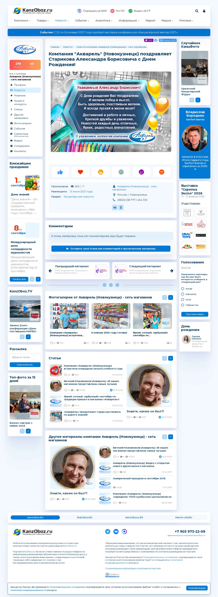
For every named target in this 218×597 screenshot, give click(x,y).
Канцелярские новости (79, 196)
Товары (42, 20)
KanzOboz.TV (21, 291)
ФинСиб (186, 267)
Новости (61, 20)
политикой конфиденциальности (28, 590)
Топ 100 (120, 10)
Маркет (150, 20)
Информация (128, 20)
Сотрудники (22, 145)
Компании (21, 20)
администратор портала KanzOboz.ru (186, 535)
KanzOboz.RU (35, 517)
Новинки (20, 95)
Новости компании (86, 47)
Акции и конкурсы (20, 102)
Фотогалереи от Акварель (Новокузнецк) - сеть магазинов (100, 297)
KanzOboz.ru (69, 546)
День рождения (190, 328)
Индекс (141, 10)
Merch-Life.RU (183, 517)
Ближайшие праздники (20, 165)
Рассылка (18, 349)
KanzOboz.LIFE (134, 517)
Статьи (18, 109)
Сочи (188, 299)
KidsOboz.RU (84, 517)
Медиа (166, 20)
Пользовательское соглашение (160, 557)
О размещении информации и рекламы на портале (133, 568)
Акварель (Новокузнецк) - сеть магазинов (122, 47)
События (81, 20)
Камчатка (191, 294)
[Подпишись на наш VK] (116, 530)
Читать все (19, 279)
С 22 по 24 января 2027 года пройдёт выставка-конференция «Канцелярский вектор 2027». (109, 32)
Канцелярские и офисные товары (37, 13)
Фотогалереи (22, 123)
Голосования (192, 262)
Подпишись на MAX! (95, 10)
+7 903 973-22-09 (190, 531)
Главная (55, 47)
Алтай (189, 288)
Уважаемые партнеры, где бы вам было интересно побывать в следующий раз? (194, 278)
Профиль (20, 84)
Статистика (21, 134)
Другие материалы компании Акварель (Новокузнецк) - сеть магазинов (102, 438)
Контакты (20, 151)
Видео (18, 140)
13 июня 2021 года (81, 191)
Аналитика (102, 20)
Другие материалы (21, 116)
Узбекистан (192, 305)
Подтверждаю (197, 588)
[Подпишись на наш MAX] (124, 530)
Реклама (185, 20)
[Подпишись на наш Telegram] (107, 530)
